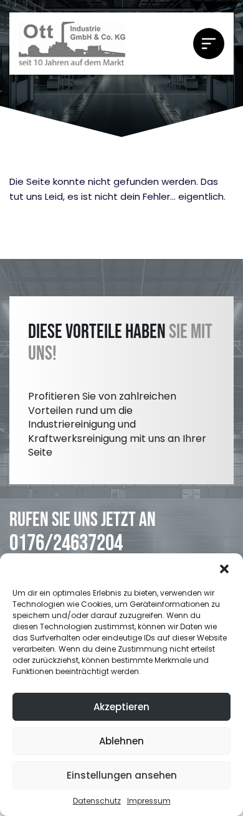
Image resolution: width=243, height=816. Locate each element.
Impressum (149, 800)
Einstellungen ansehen (122, 775)
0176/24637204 (66, 543)
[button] (224, 569)
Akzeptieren (121, 706)
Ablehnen (121, 741)
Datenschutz (97, 800)
